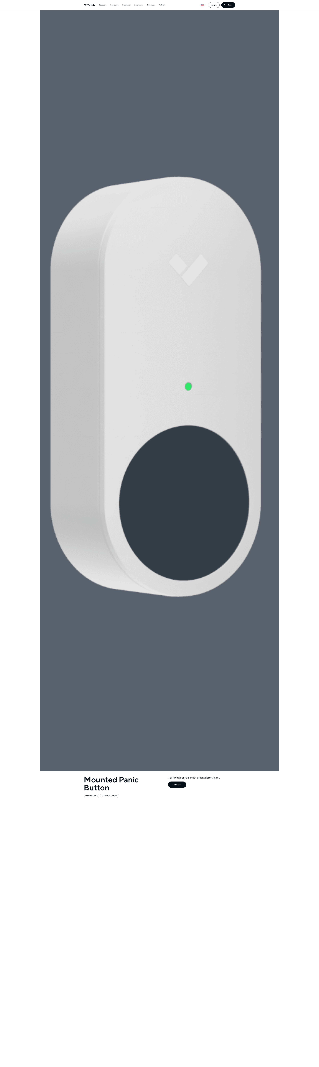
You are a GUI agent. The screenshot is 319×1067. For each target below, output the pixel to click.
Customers (138, 5)
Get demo (228, 5)
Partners (162, 5)
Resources (151, 5)
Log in (214, 5)
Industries (126, 5)
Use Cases (114, 5)
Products (102, 5)
